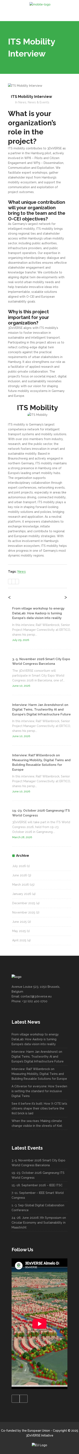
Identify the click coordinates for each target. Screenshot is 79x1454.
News (22, 102)
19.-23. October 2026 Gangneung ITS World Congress (38, 1175)
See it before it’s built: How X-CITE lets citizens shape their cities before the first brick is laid (39, 1108)
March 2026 (20, 884)
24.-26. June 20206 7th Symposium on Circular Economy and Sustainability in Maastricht (39, 1222)
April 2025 (19, 940)
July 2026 (19, 866)
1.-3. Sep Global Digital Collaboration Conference (38, 1208)
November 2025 (23, 912)
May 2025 (19, 931)
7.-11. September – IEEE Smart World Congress (38, 1195)
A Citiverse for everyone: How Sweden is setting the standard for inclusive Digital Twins (39, 1091)
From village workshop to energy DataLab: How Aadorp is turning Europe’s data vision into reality (38, 613)
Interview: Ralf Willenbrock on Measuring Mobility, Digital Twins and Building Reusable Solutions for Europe (39, 1073)
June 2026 (19, 875)
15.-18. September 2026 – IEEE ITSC (37, 1185)
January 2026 (21, 894)
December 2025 (23, 903)
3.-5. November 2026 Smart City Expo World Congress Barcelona (38, 1163)
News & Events (38, 102)
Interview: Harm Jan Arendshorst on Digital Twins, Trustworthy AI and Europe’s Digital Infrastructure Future (41, 709)
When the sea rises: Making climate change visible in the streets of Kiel (37, 1123)
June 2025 (19, 921)
